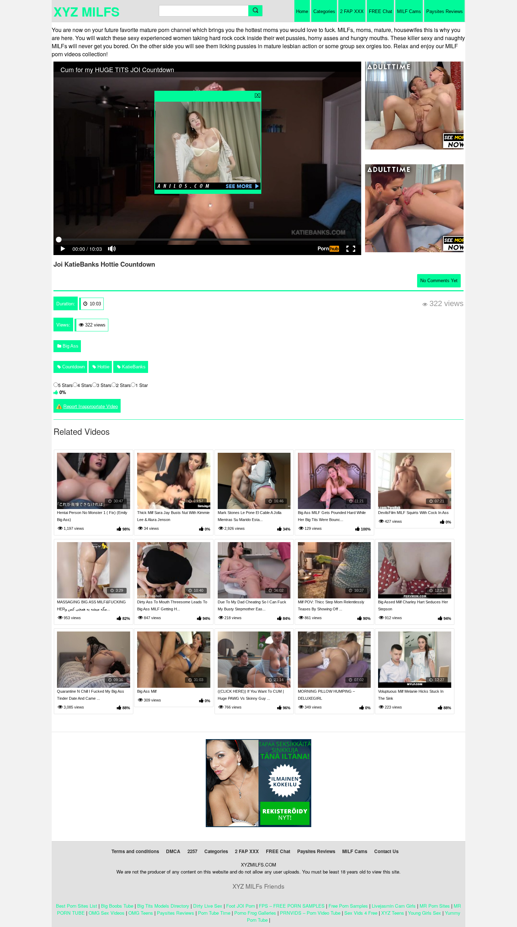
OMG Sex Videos (107, 912)
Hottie (102, 366)
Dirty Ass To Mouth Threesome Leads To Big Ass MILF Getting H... (172, 605)
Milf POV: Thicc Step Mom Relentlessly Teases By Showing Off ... (331, 605)
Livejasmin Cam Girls (394, 905)
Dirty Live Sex (207, 905)
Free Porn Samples (348, 905)
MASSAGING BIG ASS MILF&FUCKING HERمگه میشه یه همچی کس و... (91, 605)
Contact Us (386, 851)
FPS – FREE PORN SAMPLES (292, 905)
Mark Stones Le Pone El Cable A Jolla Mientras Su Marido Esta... (249, 516)
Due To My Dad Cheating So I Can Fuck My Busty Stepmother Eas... (252, 605)
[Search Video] (255, 10)
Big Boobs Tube (117, 905)
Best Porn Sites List (76, 905)
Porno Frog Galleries (255, 912)
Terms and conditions (135, 851)
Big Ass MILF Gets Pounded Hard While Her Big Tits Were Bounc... (332, 516)
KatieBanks (133, 366)
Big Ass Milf (147, 691)
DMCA (173, 851)
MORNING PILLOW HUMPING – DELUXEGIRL (326, 694)
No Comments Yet (439, 280)
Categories (324, 11)
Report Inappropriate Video (90, 406)
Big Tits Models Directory (163, 905)
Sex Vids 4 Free (360, 912)
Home (302, 11)
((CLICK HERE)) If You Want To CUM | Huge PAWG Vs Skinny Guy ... (251, 694)
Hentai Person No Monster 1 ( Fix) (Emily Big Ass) (92, 516)
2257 (192, 851)
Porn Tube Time (214, 912)
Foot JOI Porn (240, 905)
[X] (258, 94)
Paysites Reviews (444, 11)
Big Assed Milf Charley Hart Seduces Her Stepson (413, 605)
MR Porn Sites (435, 905)
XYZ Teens (392, 912)
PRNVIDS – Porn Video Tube (310, 912)
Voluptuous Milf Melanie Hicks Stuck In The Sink (410, 694)
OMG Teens (140, 912)
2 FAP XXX (352, 11)
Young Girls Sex (424, 912)
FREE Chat (380, 11)
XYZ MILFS (86, 11)
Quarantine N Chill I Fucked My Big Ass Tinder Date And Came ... (90, 694)
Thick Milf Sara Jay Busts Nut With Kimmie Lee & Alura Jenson (173, 516)
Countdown (73, 366)
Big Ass (69, 346)
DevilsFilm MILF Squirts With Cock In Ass (413, 512)
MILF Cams (409, 11)
